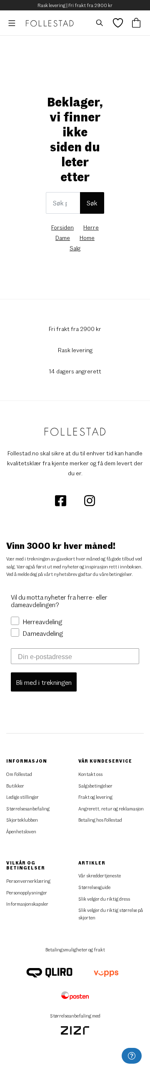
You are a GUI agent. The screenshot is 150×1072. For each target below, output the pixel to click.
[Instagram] (89, 500)
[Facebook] (61, 500)
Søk (92, 203)
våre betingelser (115, 574)
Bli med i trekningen (44, 682)
